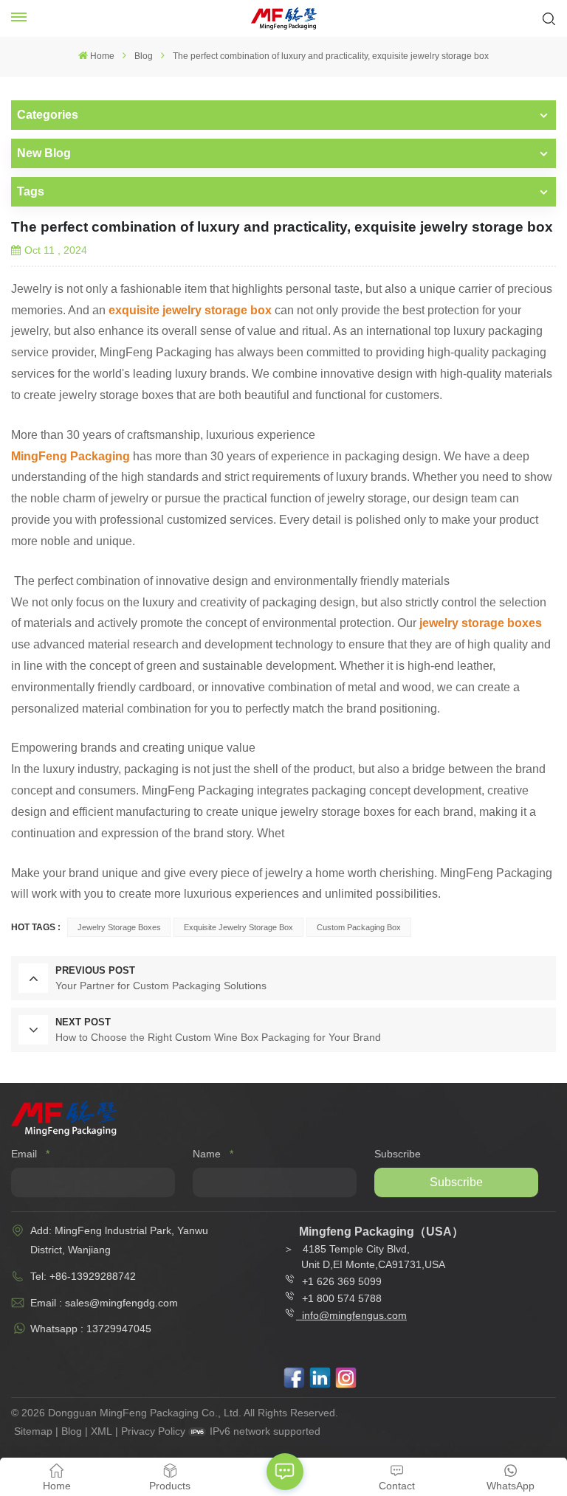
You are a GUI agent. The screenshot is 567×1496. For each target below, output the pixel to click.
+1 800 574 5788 (339, 1298)
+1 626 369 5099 (342, 1281)
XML (101, 1431)
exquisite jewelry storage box (238, 927)
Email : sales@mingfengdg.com (104, 1303)
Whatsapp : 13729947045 (90, 1328)
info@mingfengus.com (354, 1315)
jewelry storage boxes (119, 927)
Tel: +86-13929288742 (83, 1276)
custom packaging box (359, 927)
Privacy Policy (153, 1431)
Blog (143, 56)
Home (102, 56)
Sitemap (33, 1431)
